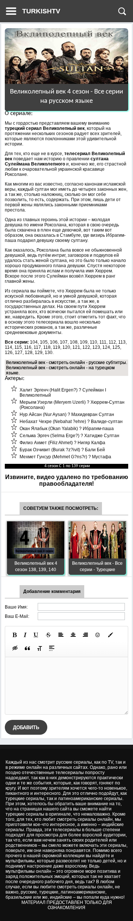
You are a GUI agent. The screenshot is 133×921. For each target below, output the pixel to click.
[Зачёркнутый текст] (48, 635)
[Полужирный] (14, 635)
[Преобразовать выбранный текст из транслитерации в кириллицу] (39, 648)
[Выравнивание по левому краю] (61, 635)
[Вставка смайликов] (98, 635)
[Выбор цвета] (110, 635)
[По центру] (73, 635)
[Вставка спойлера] (51, 648)
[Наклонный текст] (25, 635)
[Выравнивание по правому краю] (85, 635)
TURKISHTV (41, 11)
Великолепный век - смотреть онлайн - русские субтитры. (66, 362)
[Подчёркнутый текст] (36, 635)
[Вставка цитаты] (27, 648)
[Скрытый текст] (15, 648)
